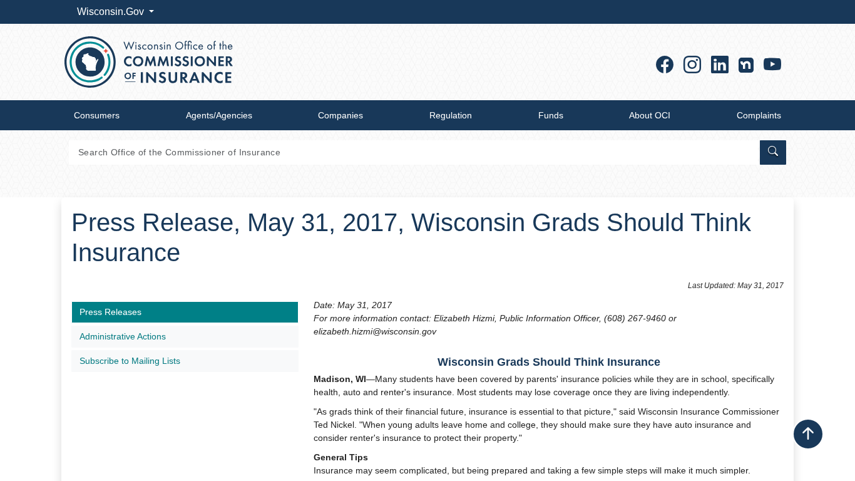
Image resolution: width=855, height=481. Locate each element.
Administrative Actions (122, 336)
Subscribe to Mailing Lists (129, 361)
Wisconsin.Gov (111, 11)
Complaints (759, 115)
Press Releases (110, 312)
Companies (340, 115)
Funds (550, 115)
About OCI (649, 115)
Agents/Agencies (219, 115)
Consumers (97, 115)
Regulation (450, 115)
